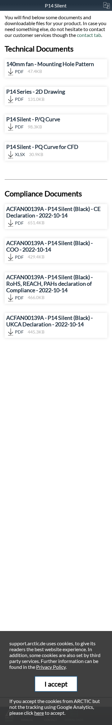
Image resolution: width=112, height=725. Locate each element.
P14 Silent (56, 5)
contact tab (89, 35)
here (39, 713)
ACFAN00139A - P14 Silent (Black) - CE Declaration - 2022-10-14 (53, 216)
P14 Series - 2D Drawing (35, 95)
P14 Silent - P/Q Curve (33, 122)
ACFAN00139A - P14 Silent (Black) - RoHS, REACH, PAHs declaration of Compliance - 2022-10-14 (49, 287)
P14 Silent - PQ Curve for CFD (42, 150)
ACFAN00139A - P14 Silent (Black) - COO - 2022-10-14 (49, 250)
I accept (56, 684)
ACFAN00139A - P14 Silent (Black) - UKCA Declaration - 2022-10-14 (49, 324)
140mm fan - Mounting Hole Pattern (50, 67)
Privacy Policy (51, 667)
